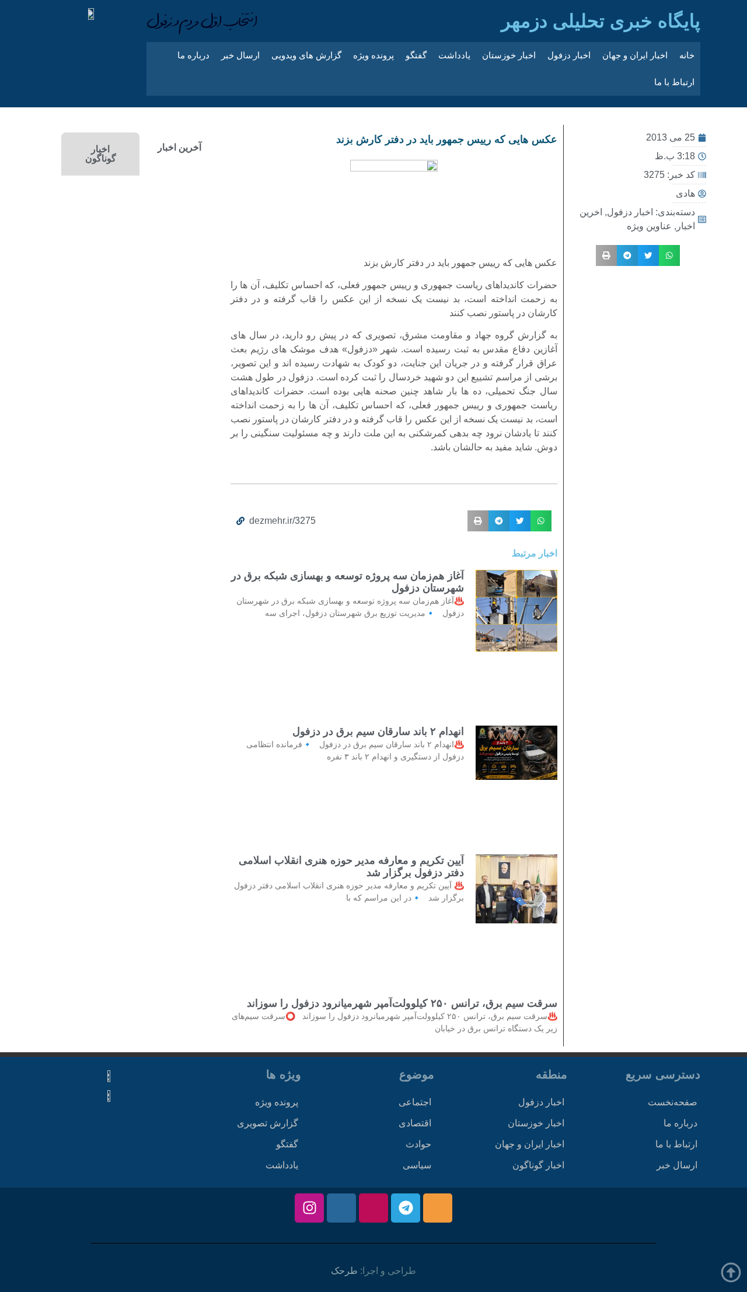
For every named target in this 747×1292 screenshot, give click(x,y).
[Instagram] (309, 1208)
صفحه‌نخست (672, 1102)
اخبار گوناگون (538, 1165)
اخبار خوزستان (509, 55)
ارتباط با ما (674, 82)
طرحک (344, 1271)
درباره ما (193, 55)
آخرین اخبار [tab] (179, 147)
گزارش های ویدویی (306, 55)
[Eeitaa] (437, 1208)
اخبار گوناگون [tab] (100, 153)
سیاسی (417, 1165)
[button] (669, 255)
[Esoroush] (341, 1208)
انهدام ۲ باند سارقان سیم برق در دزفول (378, 731)
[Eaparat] (373, 1208)
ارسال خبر (240, 55)
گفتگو (416, 55)
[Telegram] (405, 1208)
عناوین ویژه (649, 226)
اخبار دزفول (569, 55)
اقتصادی (415, 1123)
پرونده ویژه (373, 55)
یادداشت (454, 55)
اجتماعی (415, 1102)
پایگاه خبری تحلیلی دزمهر (600, 20)
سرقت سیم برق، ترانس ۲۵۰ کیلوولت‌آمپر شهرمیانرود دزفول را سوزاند (402, 1003)
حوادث (418, 1144)
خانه (686, 55)
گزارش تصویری (267, 1123)
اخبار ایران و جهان (635, 55)
